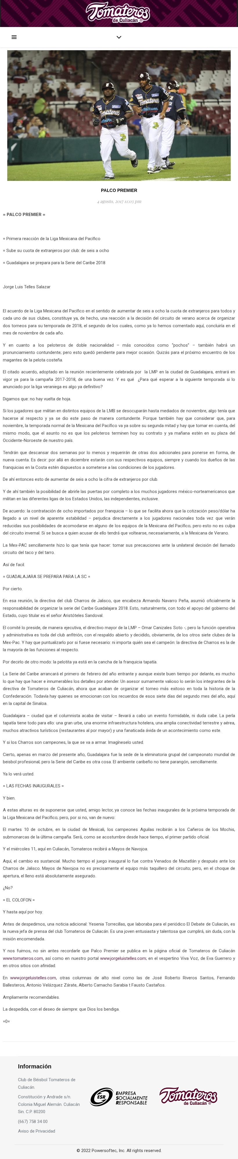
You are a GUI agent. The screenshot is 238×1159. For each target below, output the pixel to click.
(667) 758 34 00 (33, 1121)
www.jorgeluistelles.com (123, 958)
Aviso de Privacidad (36, 1131)
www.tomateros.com (23, 958)
